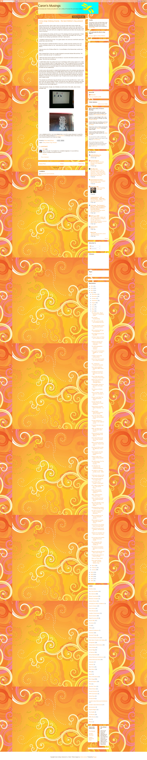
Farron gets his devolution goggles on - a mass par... (98, 352)
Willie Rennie (92, 716)
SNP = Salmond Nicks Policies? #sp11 (97, 495)
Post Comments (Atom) (64, 167)
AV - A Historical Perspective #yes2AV (97, 364)
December (94, 294)
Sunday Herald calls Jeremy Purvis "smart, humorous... (97, 403)
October (94, 298)
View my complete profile (95, 96)
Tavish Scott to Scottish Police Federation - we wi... (98, 408)
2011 (92, 292)
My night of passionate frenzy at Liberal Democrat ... (97, 512)
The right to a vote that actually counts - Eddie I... (98, 472)
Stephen (99, 128)
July (93, 304)
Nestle (90, 674)
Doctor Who (92, 620)
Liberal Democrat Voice (97, 179)
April (93, 311)
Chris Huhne (92, 608)
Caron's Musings (49, 5)
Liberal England (95, 160)
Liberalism (91, 662)
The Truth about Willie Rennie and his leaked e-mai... (98, 417)
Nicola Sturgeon (93, 681)
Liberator (91, 664)
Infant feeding (92, 647)
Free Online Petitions (100, 35)
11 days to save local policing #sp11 (97, 356)
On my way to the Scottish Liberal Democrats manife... (98, 539)
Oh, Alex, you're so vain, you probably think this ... (98, 322)
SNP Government (93, 693)
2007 (92, 578)
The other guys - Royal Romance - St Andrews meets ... (98, 314)
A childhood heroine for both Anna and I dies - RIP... (97, 373)
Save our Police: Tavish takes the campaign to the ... (98, 394)
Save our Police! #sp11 (97, 558)
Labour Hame (94, 226)
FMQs (90, 628)
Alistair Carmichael (93, 596)
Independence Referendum (95, 645)
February (94, 567)
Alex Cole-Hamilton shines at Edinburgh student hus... (98, 327)
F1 (89, 625)
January (94, 569)
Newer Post (42, 163)
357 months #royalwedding (96, 318)
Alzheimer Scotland (93, 598)
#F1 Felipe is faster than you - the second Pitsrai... (97, 487)
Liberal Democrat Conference (96, 657)
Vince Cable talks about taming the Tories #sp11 (98, 377)
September (95, 300)
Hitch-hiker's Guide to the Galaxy (97, 640)
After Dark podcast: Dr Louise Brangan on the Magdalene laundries (97, 163)
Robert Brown (92, 688)
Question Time (92, 686)
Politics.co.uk (94, 146)
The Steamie (92, 731)
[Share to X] (60, 140)
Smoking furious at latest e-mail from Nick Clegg (98, 508)
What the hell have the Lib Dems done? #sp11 (98, 552)
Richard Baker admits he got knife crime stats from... (98, 386)
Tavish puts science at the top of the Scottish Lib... (98, 476)
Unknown (92, 94)
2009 (92, 574)
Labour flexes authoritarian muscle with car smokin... (97, 412)
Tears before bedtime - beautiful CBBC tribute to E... (98, 368)
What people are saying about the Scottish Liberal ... (97, 521)
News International (93, 676)
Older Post (81, 163)
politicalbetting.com (96, 155)
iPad (90, 719)
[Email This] (57, 140)
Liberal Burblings (96, 139)
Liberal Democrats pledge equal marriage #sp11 (98, 525)
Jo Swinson (91, 652)
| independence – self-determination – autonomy (97, 198)
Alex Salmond (92, 593)
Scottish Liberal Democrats (95, 704)
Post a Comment (45, 157)
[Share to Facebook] (62, 140)
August (94, 302)
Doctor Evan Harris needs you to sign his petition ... (98, 360)
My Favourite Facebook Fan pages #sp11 (97, 479)
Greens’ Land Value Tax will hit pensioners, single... (97, 398)
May (93, 309)
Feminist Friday (92, 635)
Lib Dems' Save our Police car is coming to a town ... (98, 338)
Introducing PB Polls (95, 156)
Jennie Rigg (92, 27)
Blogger (94, 757)
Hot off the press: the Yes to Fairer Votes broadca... (98, 462)
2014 (92, 286)
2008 (92, 576)
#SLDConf (91, 589)
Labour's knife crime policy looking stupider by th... (98, 458)
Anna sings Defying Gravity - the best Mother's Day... (96, 562)
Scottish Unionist (93, 119)
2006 (92, 580)
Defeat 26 (93, 228)
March (93, 565)
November (94, 296)
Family (44, 142)
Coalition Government (94, 613)
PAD (90, 684)
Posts (92, 246)
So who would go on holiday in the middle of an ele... (98, 422)
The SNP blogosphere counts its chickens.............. (97, 348)
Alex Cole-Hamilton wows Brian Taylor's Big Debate (98, 504)
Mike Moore (92, 669)
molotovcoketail (83, 757)
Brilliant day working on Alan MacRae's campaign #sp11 (97, 381)
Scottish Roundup (91, 734)
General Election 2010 (94, 637)
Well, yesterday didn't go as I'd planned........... (98, 331)
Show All (106, 238)
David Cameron (93, 615)
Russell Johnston (93, 691)
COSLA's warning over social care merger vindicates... (97, 343)
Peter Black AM (94, 186)
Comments (93, 248)
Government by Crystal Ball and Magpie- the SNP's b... (97, 434)
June (93, 306)
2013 (92, 288)
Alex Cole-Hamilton (60, 135)
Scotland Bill (92, 698)
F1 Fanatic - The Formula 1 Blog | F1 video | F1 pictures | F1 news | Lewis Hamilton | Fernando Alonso (98, 207)
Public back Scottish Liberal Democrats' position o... (97, 491)
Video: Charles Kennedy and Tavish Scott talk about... (97, 499)
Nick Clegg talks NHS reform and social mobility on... (97, 543)
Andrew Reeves (93, 601)
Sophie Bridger (92, 709)
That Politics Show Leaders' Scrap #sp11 (97, 482)
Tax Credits (91, 712)
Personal (55, 142)
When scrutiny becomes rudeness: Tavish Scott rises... (98, 444)
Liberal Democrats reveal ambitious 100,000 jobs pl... (98, 529)
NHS (90, 671)
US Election (92, 714)
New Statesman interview (99, 114)
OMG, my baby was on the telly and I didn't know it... (97, 430)
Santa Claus (92, 696)
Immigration (92, 642)
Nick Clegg (91, 679)
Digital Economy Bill (93, 618)
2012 (92, 290)
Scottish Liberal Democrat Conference (98, 701)
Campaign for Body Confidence (96, 603)
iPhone (90, 721)
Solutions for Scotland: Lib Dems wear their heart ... (98, 534)
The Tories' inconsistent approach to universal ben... (97, 548)
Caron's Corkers (93, 606)
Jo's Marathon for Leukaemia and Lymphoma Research (97, 467)
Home (62, 163)
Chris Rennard (92, 610)
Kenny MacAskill (93, 654)
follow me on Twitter (103, 104)
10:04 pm (45, 154)
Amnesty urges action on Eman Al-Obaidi (98, 555)
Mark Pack (93, 232)
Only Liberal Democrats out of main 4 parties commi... (97, 439)
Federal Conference (94, 630)
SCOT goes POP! (95, 216)
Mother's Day (49, 142)
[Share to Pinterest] (63, 140)
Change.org (92, 35)
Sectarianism (92, 707)
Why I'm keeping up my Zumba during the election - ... (97, 517)
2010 (92, 572)
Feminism (91, 632)
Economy (91, 623)
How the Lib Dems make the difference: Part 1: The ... (98, 448)
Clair (44, 149)
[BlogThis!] (59, 140)
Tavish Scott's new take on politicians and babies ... (97, 453)
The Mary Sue (94, 169)
